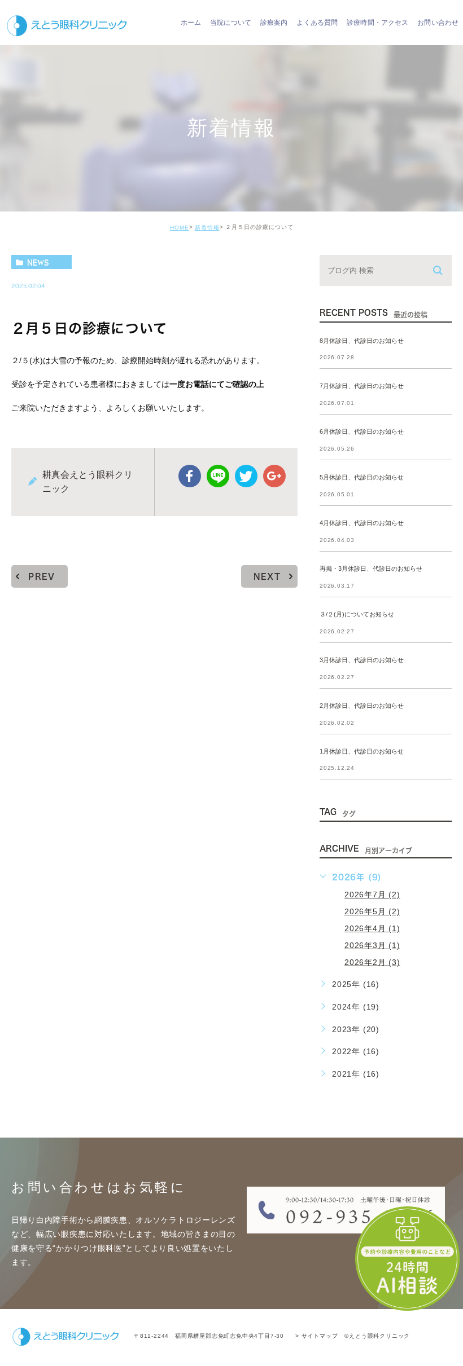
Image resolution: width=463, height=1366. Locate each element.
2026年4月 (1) (372, 928)
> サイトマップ (316, 1336)
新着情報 (207, 227)
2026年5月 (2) (372, 911)
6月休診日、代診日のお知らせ (362, 432)
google (274, 476)
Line (218, 476)
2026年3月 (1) (372, 945)
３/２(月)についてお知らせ (357, 614)
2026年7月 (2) (372, 894)
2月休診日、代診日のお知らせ (362, 705)
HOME (179, 227)
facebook (189, 476)
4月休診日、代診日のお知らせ (362, 522)
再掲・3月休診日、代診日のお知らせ (371, 568)
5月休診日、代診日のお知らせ (362, 477)
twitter (246, 476)
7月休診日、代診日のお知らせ (362, 386)
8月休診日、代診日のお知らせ (362, 340)
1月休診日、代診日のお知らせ (362, 751)
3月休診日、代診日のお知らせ (362, 659)
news (38, 262)
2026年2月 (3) (372, 962)
